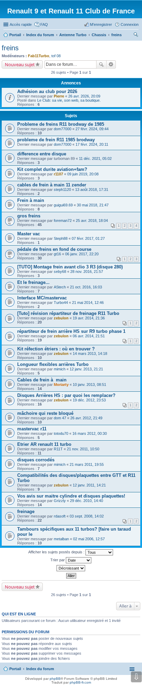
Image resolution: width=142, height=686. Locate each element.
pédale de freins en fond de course (54, 249)
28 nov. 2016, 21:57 (86, 271)
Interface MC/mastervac (42, 297)
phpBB (55, 678)
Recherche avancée (111, 64)
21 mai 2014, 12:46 (88, 302)
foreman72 (63, 220)
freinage (25, 511)
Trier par (58, 560)
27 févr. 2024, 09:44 (92, 129)
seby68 (60, 271)
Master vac (28, 233)
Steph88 (61, 238)
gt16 (57, 254)
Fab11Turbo (38, 56)
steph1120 (62, 189)
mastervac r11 (32, 428)
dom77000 (62, 129)
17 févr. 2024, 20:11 (91, 144)
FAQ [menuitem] (44, 24)
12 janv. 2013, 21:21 (86, 369)
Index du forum (40, 669)
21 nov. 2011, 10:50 (83, 449)
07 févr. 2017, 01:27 (88, 238)
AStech (60, 287)
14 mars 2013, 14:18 (90, 353)
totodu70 (61, 433)
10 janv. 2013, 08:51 (89, 384)
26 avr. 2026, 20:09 (84, 96)
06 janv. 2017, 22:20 (82, 254)
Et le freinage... (33, 282)
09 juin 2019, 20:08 (83, 174)
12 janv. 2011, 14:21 (89, 485)
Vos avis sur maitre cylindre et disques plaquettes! (71, 496)
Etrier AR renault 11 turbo (44, 444)
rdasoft (59, 516)
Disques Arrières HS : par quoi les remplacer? (66, 395)
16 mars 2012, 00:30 (89, 433)
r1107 (58, 174)
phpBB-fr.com (80, 682)
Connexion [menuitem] (130, 24)
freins (10, 48)
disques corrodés (35, 459)
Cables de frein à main (42, 379)
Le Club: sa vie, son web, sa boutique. (69, 100)
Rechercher (101, 64)
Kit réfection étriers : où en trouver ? (56, 348)
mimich (59, 369)
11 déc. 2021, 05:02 (95, 158)
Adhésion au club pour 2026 (47, 91)
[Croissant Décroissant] (71, 568)
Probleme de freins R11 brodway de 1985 (60, 124)
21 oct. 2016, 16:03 (86, 287)
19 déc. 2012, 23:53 (89, 400)
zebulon (61, 318)
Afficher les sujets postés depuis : (56, 552)
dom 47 (60, 418)
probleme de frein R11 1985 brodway (56, 139)
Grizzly (60, 501)
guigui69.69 (63, 205)
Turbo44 (61, 302)
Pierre (59, 96)
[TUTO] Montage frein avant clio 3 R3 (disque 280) (70, 266)
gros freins (28, 215)
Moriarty (61, 384)
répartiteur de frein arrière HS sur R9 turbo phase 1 (71, 331)
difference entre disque (41, 153)
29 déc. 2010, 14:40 (86, 501)
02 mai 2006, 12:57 (89, 539)
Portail (15, 35)
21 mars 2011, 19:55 (87, 464)
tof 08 (56, 56)
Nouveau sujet (20, 64)
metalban (61, 539)
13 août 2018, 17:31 (91, 189)
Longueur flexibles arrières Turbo (53, 364)
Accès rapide (21, 24)
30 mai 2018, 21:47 (93, 205)
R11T (58, 449)
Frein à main (30, 200)
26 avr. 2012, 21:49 (86, 418)
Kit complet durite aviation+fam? (52, 169)
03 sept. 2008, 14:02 (87, 516)
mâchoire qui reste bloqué (45, 413)
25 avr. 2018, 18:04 (92, 220)
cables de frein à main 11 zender (51, 184)
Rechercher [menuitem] (136, 35)
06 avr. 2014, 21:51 (89, 336)
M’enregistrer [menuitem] (101, 24)
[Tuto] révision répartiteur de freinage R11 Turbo (68, 313)
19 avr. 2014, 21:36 (89, 318)
